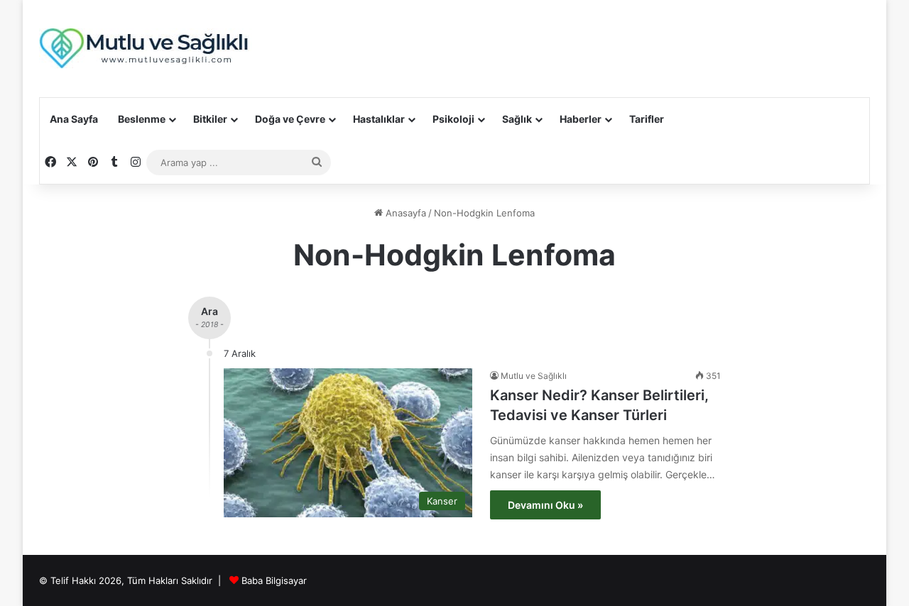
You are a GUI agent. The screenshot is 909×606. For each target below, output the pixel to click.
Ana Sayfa (74, 119)
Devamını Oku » (545, 505)
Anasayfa (404, 213)
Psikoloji (453, 119)
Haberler (581, 119)
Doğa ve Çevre (290, 119)
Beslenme (141, 119)
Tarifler (646, 119)
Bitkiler (210, 119)
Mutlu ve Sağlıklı (534, 375)
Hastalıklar (379, 119)
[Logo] (145, 48)
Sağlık (517, 119)
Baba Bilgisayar (274, 580)
